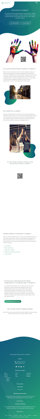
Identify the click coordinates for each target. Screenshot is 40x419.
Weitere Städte (19, 383)
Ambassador (15, 415)
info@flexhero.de (21, 363)
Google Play (20, 167)
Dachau (6, 376)
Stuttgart (28, 376)
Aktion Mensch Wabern (10, 250)
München (28, 374)
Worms (7, 380)
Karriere (20, 415)
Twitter (16, 366)
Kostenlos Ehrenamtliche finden (13, 301)
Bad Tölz (6, 374)
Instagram (18, 366)
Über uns (10, 415)
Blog (6, 415)
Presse (25, 415)
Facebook (23, 366)
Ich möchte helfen (15, 23)
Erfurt (16, 373)
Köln (16, 374)
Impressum (29, 415)
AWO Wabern (8, 246)
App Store (20, 170)
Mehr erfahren (20, 401)
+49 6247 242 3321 (21, 361)
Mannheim (28, 373)
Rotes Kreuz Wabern (9, 248)
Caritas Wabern (8, 254)
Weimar (8, 379)
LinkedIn (21, 366)
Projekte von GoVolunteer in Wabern (12, 252)
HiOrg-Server (20, 389)
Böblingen (8, 377)
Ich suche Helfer (25, 23)
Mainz (16, 376)
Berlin (5, 373)
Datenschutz (35, 415)
